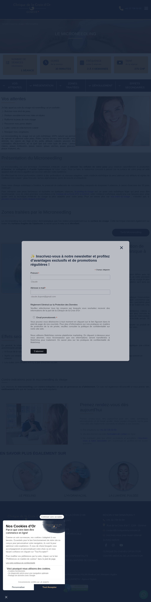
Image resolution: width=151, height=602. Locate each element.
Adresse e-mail (38, 287)
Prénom (35, 273)
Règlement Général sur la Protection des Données (54, 304)
